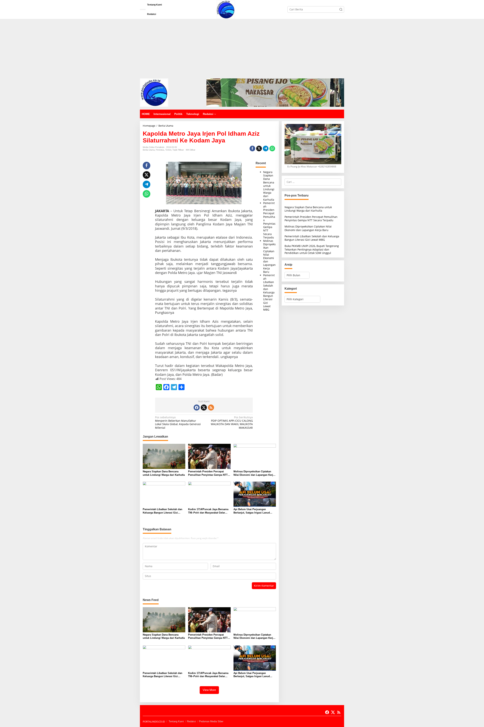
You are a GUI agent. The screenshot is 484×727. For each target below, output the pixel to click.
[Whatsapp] (272, 148)
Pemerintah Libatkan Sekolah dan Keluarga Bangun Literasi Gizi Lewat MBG (269, 292)
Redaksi (191, 721)
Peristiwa (160, 150)
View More (209, 689)
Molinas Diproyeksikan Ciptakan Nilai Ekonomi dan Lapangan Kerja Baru (269, 256)
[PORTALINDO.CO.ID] (225, 9)
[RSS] (211, 407)
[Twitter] (204, 407)
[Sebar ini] (252, 148)
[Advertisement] (242, 47)
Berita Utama (149, 150)
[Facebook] (197, 407)
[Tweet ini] (259, 148)
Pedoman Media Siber (211, 721)
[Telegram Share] (265, 148)
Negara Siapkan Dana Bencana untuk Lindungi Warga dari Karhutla (268, 185)
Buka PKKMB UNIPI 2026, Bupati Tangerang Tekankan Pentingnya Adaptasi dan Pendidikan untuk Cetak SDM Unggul (312, 249)
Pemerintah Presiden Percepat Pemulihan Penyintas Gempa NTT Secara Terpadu (208, 473)
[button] (341, 9)
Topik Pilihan (178, 150)
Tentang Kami (176, 721)
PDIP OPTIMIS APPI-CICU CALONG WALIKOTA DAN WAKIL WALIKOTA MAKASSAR (232, 422)
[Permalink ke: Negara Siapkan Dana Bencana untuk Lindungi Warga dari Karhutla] (164, 456)
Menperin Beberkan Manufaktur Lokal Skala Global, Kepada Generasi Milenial (178, 422)
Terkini (168, 150)
